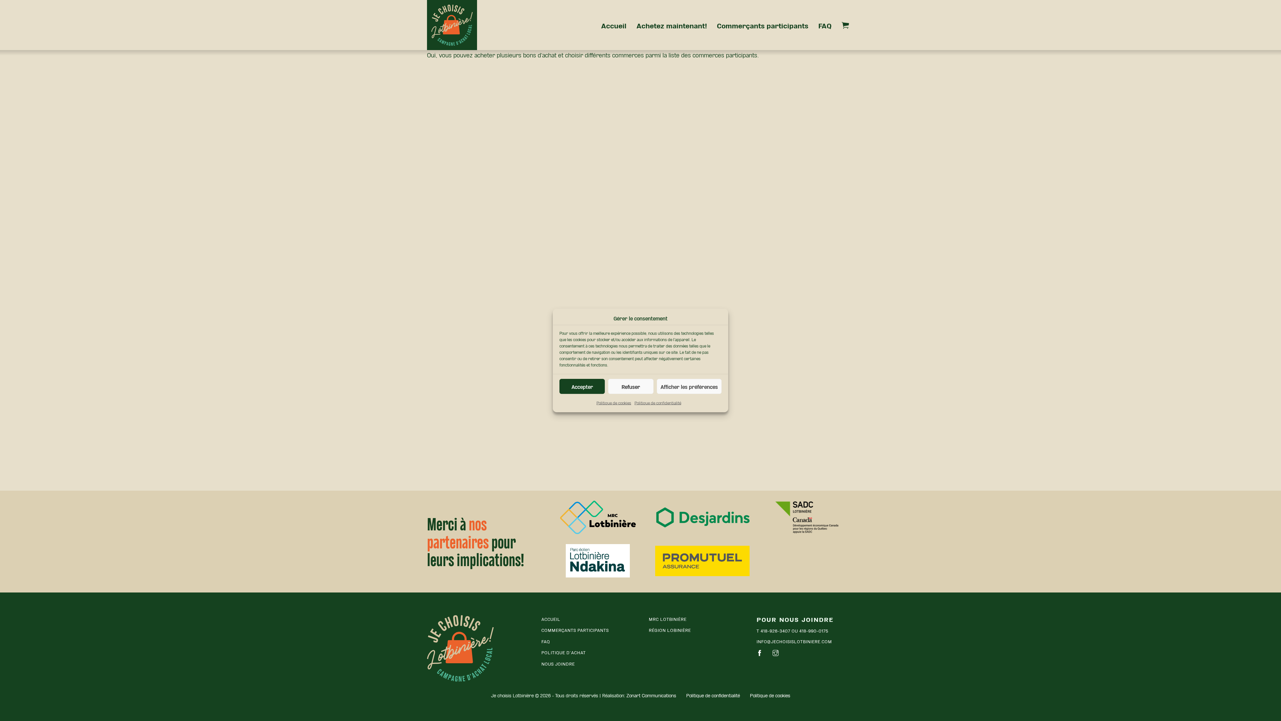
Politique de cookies (613, 402)
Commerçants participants (762, 24)
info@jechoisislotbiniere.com (794, 641)
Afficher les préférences (689, 386)
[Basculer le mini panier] (845, 25)
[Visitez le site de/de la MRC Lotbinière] (598, 517)
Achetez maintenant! (671, 24)
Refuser (630, 386)
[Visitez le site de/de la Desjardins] (702, 517)
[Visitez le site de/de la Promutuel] (702, 560)
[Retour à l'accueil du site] (460, 648)
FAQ (825, 24)
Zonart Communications (651, 695)
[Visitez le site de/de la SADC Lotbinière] (806, 517)
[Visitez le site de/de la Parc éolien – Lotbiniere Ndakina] (598, 560)
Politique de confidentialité (657, 402)
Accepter (582, 386)
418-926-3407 (775, 630)
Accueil (613, 24)
